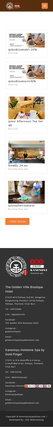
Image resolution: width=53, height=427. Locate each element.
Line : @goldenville (15, 314)
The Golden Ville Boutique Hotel (21, 323)
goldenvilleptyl (13, 331)
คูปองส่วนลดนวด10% (22, 81)
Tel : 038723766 (13, 372)
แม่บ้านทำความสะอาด (21, 206)
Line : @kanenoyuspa (16, 377)
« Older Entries (17, 221)
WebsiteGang (37, 419)
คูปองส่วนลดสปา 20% (22, 50)
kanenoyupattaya (14, 394)
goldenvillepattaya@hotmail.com (22, 340)
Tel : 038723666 (13, 309)
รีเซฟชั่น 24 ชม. (18, 165)
